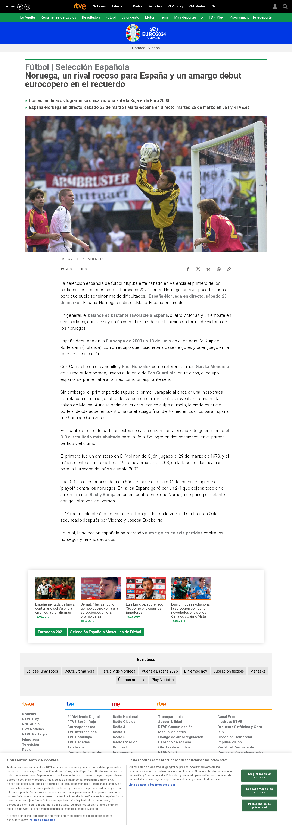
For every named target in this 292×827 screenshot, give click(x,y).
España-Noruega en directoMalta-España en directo (133, 302)
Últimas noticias (131, 679)
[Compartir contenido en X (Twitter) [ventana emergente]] (198, 268)
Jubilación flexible (229, 671)
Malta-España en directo (151, 107)
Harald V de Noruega (118, 671)
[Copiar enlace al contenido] (229, 268)
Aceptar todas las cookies (259, 775)
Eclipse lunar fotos (42, 671)
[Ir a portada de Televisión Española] (88, 705)
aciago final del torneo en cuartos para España (183, 411)
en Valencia (175, 283)
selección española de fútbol (94, 283)
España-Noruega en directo (55, 107)
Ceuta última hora (79, 671)
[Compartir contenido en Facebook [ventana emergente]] (188, 268)
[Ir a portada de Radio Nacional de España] (133, 705)
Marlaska (257, 671)
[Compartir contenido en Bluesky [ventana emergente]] (208, 268)
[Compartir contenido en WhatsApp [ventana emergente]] (219, 268)
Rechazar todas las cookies (259, 790)
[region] (146, 790)
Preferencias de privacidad (259, 805)
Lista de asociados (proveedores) (152, 784)
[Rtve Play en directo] (20, 7)
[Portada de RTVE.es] (80, 7)
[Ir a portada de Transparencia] (214, 705)
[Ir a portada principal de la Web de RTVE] (42, 703)
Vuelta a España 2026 (160, 671)
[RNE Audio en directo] (27, 7)
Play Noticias (163, 679)
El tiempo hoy (195, 671)
